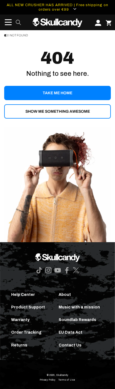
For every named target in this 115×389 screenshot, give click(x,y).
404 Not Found (16, 35)
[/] (58, 22)
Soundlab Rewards (77, 320)
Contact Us (70, 345)
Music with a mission (79, 307)
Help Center (23, 295)
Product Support (28, 307)
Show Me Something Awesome (57, 111)
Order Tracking (26, 332)
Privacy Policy (48, 380)
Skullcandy (62, 375)
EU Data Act (70, 332)
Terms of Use (66, 380)
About (65, 295)
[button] (6, 22)
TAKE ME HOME (57, 93)
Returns (19, 345)
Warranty (20, 320)
